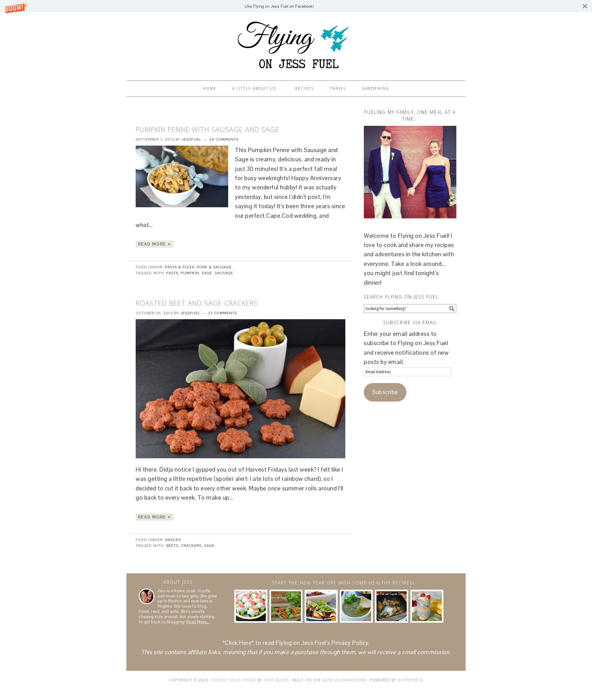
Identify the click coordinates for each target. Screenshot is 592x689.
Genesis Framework (344, 680)
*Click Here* (238, 643)
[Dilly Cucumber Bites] (251, 606)
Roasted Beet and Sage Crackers (197, 302)
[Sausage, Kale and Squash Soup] (391, 606)
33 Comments (222, 313)
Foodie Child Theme (234, 680)
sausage (224, 272)
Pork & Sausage (214, 267)
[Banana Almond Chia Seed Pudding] (427, 606)
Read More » (154, 244)
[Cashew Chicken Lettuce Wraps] (286, 606)
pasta (172, 272)
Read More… (198, 622)
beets (172, 545)
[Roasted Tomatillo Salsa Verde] (356, 606)
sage (207, 272)
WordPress (410, 680)
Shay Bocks (276, 680)
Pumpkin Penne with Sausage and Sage (207, 129)
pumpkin (190, 272)
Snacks (173, 539)
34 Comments (224, 139)
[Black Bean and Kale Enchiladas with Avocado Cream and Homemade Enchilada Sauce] (321, 606)
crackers (191, 545)
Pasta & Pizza (179, 267)
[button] (296, 6)
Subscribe (385, 392)
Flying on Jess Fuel (296, 43)
